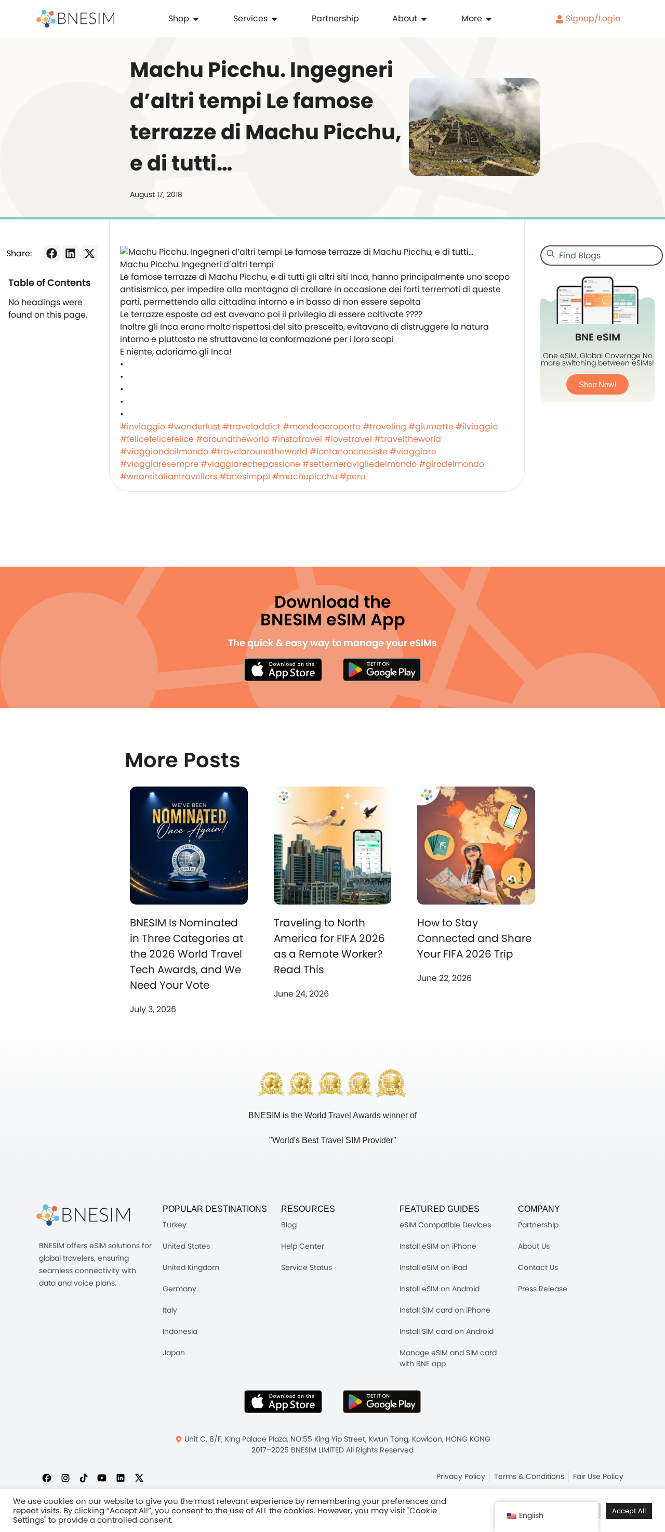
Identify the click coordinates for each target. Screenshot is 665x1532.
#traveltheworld (407, 439)
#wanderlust (193, 427)
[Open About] (424, 18)
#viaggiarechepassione (250, 464)
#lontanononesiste (349, 451)
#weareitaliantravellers (168, 476)
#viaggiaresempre (159, 464)
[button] (51, 253)
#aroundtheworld (232, 439)
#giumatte (431, 427)
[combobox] (601, 255)
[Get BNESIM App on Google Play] (382, 1401)
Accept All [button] (629, 1511)
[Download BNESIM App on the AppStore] (283, 1401)
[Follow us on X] (139, 1477)
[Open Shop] (196, 18)
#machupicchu (304, 476)
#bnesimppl (244, 476)
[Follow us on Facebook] (47, 1477)
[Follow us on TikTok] (83, 1477)
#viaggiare (413, 451)
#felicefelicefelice (157, 439)
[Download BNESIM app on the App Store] (283, 669)
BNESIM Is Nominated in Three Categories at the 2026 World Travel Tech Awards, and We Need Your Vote (186, 953)
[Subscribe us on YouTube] (102, 1477)
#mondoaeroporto (322, 427)
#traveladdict (251, 427)
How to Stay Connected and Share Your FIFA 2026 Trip (474, 938)
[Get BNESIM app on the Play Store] (382, 669)
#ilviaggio (477, 427)
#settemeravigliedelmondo (359, 464)
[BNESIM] (83, 1215)
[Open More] (489, 18)
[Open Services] (274, 18)
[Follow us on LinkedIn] (120, 1477)
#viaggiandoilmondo (164, 451)
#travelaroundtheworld (259, 451)
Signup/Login (592, 18)
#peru (352, 476)
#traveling (384, 427)
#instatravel (296, 439)
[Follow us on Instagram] (65, 1477)
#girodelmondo (451, 464)
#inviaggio (142, 427)
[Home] (75, 18)
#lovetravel (348, 439)
